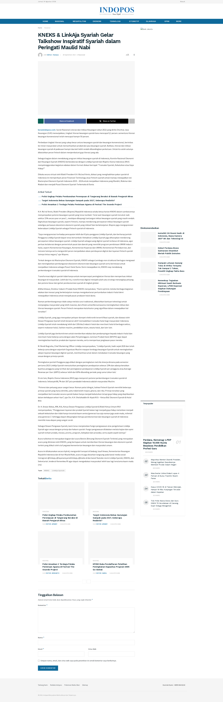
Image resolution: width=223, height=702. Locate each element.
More (178, 21)
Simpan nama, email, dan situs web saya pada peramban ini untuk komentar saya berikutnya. (79, 660)
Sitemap (85, 685)
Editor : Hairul (101, 573)
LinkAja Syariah (58, 470)
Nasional (59, 21)
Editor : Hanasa (53, 55)
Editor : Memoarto (52, 573)
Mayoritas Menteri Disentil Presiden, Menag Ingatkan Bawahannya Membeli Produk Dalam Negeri (166, 462)
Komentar (43, 605)
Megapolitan (79, 21)
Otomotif (134, 21)
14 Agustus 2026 (164, 257)
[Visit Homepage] (117, 11)
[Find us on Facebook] (39, 11)
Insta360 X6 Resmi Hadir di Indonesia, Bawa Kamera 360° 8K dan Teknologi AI (171, 236)
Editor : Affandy (51, 524)
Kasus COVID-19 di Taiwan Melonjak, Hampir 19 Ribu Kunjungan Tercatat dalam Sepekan (166, 489)
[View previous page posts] (84, 581)
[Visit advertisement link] (163, 324)
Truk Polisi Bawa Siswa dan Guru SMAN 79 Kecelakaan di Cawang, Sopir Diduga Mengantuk (164, 503)
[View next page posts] (89, 581)
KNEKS (46, 470)
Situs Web (92, 649)
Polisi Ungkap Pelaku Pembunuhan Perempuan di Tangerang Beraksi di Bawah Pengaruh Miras (87, 196)
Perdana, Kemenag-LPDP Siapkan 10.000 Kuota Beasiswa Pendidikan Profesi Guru (157, 444)
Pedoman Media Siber (72, 685)
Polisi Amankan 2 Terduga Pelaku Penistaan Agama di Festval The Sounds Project (82, 204)
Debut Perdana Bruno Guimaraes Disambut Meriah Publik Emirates (169, 251)
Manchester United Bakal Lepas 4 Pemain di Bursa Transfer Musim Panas (165, 475)
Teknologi (115, 21)
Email (41, 649)
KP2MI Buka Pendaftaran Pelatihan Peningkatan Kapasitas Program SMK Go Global (111, 567)
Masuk (182, 1)
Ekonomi (97, 21)
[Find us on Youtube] (48, 11)
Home (45, 21)
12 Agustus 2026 (114, 573)
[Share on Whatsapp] (41, 121)
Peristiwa (45, 511)
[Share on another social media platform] (132, 121)
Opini (166, 21)
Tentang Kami (43, 685)
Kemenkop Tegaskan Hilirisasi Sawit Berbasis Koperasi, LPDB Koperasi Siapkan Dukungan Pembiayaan (170, 285)
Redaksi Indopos (56, 685)
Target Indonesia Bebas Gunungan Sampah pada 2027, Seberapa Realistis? (78, 200)
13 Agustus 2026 (65, 524)
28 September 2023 (69, 55)
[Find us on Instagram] (43, 11)
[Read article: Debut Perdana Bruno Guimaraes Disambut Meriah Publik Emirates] (148, 252)
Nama (41, 637)
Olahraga (151, 21)
